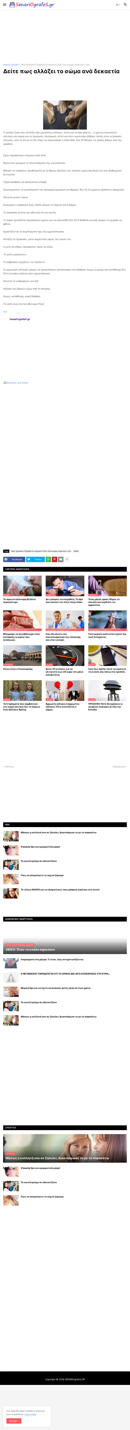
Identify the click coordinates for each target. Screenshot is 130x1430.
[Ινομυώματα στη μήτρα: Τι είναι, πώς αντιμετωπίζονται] (11, 963)
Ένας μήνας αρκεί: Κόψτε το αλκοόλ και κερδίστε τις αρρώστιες (104, 602)
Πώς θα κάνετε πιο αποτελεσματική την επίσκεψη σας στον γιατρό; (63, 637)
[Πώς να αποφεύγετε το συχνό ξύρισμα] (11, 879)
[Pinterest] (54, 559)
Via (5, 311)
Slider (76, 551)
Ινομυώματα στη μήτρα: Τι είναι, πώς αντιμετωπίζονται (52, 959)
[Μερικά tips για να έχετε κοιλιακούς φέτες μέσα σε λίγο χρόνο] (11, 992)
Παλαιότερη (119, 766)
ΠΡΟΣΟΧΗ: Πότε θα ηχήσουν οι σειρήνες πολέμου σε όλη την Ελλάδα (105, 706)
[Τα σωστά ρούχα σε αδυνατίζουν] (11, 865)
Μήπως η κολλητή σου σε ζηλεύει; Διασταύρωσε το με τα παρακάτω (59, 832)
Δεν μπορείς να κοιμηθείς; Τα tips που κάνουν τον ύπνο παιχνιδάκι (64, 600)
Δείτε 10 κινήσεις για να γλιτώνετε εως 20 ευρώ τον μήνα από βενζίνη (64, 672)
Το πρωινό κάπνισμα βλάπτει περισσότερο (19, 600)
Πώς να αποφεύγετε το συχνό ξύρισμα (42, 875)
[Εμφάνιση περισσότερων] (67, 559)
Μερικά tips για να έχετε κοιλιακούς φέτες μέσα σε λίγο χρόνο (56, 988)
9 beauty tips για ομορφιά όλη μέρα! (40, 846)
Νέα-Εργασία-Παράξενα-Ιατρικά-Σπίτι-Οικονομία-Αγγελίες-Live (55, 64)
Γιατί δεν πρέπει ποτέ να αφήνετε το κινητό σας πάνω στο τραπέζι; (107, 670)
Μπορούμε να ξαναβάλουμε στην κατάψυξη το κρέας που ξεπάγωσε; (21, 637)
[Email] (60, 559)
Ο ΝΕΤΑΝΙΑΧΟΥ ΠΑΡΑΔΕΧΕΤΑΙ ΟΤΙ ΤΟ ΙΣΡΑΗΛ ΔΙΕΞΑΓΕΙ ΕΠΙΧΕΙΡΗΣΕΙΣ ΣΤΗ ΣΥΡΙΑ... (65, 973)
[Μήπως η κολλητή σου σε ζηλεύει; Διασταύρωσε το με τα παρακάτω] (11, 836)
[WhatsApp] (48, 559)
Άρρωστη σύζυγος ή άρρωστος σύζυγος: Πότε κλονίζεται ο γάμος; (62, 706)
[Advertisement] (65, 36)
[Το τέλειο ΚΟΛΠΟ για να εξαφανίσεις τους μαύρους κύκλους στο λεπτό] (11, 893)
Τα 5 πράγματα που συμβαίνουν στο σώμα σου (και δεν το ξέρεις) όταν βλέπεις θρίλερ (21, 706)
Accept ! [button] (14, 1421)
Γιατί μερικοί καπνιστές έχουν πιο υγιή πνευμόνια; (107, 635)
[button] (4, 4)
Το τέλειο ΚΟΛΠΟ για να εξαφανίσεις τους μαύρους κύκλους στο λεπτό (60, 889)
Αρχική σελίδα (10, 64)
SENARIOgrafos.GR (75, 1379)
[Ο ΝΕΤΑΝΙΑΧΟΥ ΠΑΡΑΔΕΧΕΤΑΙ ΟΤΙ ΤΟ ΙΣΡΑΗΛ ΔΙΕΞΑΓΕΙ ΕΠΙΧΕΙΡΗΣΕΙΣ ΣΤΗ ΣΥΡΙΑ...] (11, 977)
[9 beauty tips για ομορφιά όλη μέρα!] (11, 850)
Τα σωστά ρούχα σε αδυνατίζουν (39, 861)
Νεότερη (9, 766)
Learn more (30, 1414)
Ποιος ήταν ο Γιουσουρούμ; (18, 669)
